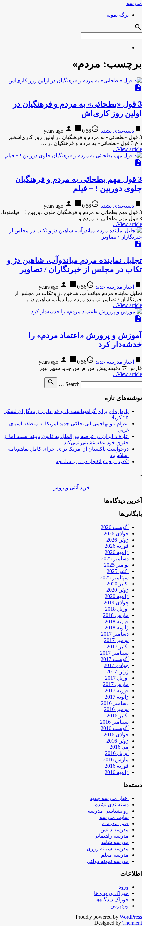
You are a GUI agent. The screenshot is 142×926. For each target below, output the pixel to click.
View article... (127, 149)
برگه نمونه (117, 15)
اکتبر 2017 (118, 646)
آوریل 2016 (117, 753)
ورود (124, 887)
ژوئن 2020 (117, 590)
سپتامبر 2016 (114, 722)
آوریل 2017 (117, 678)
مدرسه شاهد (115, 842)
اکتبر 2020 (118, 583)
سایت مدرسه (114, 817)
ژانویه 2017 (117, 697)
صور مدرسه (115, 823)
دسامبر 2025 (115, 558)
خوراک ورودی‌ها (111, 893)
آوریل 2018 (117, 609)
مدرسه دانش (114, 829)
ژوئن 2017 (117, 671)
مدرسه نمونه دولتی (108, 861)
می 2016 (119, 747)
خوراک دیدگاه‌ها (112, 899)
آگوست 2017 (115, 659)
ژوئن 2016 (117, 741)
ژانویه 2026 (117, 552)
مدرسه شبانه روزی (108, 848)
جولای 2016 (116, 734)
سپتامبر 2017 (114, 653)
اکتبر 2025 (118, 571)
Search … (69, 384)
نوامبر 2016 (116, 709)
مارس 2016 (116, 759)
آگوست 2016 (115, 728)
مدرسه (134, 3)
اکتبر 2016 (118, 715)
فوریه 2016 (117, 766)
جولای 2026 (116, 533)
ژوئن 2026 (117, 540)
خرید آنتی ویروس (71, 487)
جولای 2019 (116, 602)
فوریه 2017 (117, 690)
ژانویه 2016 (117, 772)
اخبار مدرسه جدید (114, 287)
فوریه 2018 (117, 621)
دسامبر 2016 (115, 703)
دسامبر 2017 (115, 634)
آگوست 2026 (115, 527)
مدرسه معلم (115, 855)
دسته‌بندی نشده (117, 131)
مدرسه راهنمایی (111, 836)
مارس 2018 (116, 615)
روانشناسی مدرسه (108, 811)
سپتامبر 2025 (114, 577)
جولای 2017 (116, 665)
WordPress (131, 917)
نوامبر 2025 (116, 565)
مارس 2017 (116, 684)
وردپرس (119, 905)
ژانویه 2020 (117, 596)
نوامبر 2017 (116, 640)
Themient (132, 923)
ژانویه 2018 (117, 627)
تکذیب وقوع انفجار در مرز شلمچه (92, 461)
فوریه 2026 (117, 546)
